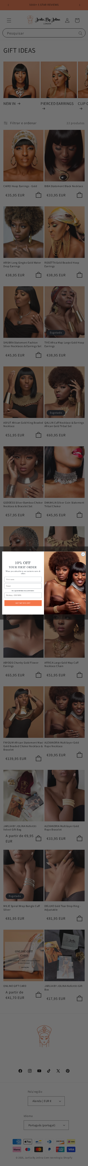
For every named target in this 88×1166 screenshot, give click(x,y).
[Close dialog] (83, 554)
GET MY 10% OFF (23, 603)
